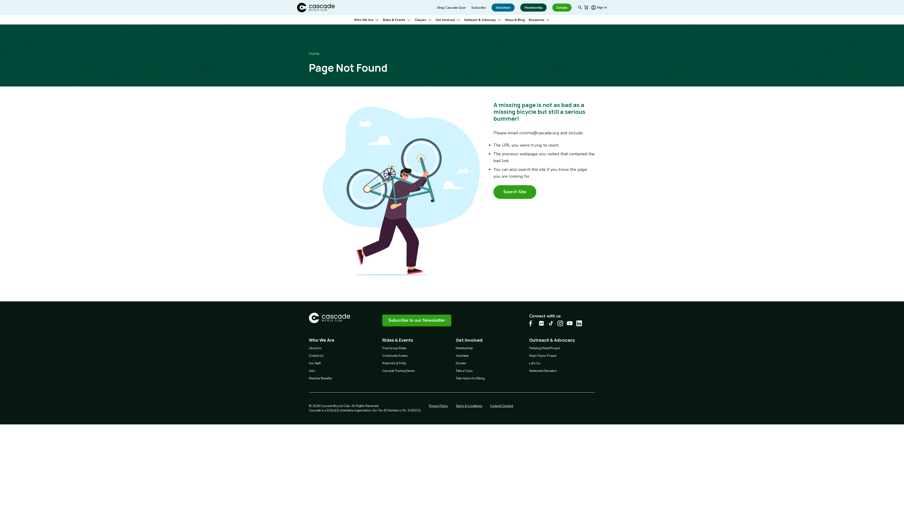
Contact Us (316, 356)
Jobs (312, 371)
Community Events (395, 356)
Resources (536, 20)
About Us (315, 348)
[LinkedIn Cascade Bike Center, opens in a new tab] (579, 323)
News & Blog (515, 20)
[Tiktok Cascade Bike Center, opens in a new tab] (551, 323)
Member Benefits (320, 378)
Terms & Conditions (469, 406)
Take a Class (464, 371)
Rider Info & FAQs (394, 363)
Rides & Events (394, 20)
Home (314, 53)
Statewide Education (543, 371)
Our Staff (315, 363)
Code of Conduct (501, 406)
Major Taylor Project (543, 356)
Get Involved (445, 20)
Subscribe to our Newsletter (416, 320)
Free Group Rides (394, 348)
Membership (464, 348)
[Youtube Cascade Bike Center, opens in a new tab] (570, 323)
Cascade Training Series (398, 371)
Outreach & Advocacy (480, 20)
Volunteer (462, 356)
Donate (461, 363)
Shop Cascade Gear (451, 8)
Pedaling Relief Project (544, 348)
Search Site (514, 192)
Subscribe (478, 8)
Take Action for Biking (470, 378)
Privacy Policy (438, 406)
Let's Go (535, 363)
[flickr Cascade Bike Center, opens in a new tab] (541, 323)
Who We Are (363, 20)
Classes (420, 20)
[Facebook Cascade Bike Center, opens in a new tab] (532, 323)
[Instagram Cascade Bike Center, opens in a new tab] (560, 323)
